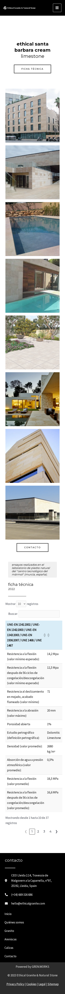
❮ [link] (26, 831)
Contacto (10, 956)
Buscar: (13, 614)
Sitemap (53, 984)
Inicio (8, 914)
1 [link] (32, 831)
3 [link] (44, 831)
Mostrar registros (21, 604)
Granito (9, 931)
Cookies (31, 984)
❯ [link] (56, 831)
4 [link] (50, 831)
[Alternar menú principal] (57, 8)
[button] (43, 635)
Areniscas (11, 939)
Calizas (9, 948)
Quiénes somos (14, 922)
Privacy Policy (15, 984)
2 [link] (38, 831)
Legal (42, 984)
